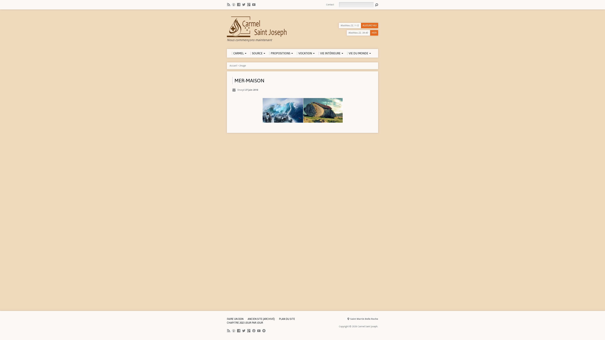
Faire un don (235, 318)
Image (242, 65)
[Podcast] (233, 4)
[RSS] (228, 4)
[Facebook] (238, 4)
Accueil (233, 65)
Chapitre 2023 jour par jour (245, 322)
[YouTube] (253, 4)
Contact (330, 4)
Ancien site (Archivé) (261, 318)
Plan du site (287, 318)
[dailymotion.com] (263, 330)
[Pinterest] (253, 330)
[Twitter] (243, 4)
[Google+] (248, 4)
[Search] (376, 4)
